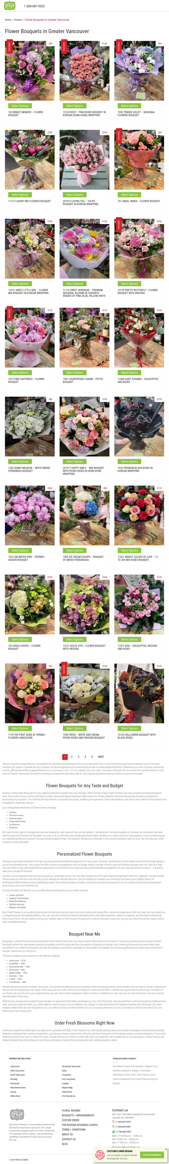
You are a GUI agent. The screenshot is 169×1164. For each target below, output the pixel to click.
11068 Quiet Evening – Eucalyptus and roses (138, 380)
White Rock (15, 1096)
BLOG (65, 1144)
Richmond (15, 1083)
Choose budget (152, 1155)
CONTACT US (69, 1139)
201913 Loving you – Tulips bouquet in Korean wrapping (80, 203)
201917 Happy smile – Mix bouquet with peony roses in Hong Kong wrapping (83, 470)
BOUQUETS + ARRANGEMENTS (78, 1115)
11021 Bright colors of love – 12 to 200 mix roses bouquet (138, 558)
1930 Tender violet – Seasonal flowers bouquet (136, 114)
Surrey (13, 1092)
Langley (65, 1083)
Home (8, 19)
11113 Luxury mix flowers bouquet (29, 201)
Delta (64, 1070)
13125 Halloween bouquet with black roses (137, 736)
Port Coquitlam (68, 1079)
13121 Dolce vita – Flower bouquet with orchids (84, 647)
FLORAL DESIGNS (71, 1110)
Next (101, 756)
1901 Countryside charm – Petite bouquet (83, 380)
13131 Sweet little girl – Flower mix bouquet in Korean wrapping (28, 292)
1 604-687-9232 (34, 6)
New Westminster (18, 1087)
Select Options (20, 105)
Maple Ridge (67, 1087)
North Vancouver (18, 1075)
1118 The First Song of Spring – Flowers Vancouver (27, 736)
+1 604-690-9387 (123, 1126)
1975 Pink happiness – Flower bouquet (26, 380)
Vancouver (15, 1066)
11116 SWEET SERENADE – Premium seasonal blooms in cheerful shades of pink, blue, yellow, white (84, 293)
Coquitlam (66, 1075)
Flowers (18, 19)
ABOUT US (67, 1134)
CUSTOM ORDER (70, 1120)
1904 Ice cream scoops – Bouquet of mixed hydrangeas (83, 558)
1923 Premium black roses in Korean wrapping (135, 469)
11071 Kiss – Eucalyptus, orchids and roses (137, 647)
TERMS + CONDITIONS (73, 1129)
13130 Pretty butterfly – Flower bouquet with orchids (138, 292)
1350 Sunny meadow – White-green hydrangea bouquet (29, 469)
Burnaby (14, 1079)
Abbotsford (67, 1092)
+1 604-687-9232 (123, 1121)
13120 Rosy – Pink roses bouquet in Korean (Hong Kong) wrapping (84, 114)
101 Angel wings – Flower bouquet (139, 201)
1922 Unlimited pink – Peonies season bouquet (26, 558)
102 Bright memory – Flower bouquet (25, 114)
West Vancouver (17, 1070)
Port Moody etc (68, 1096)
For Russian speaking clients (80, 1125)
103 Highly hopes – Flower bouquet (24, 647)
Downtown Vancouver (71, 1066)
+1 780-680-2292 (123, 1131)
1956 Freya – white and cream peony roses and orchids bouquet (84, 736)
